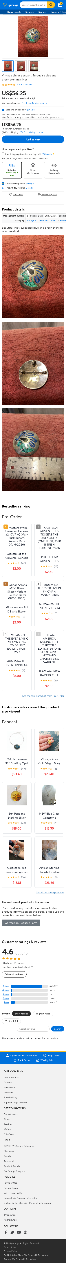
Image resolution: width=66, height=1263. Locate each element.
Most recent (21, 1013)
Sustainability (10, 1097)
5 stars (6, 986)
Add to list (18, 194)
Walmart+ (9, 1129)
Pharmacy (9, 1151)
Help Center (53, 1055)
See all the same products (50, 892)
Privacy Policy (11, 1187)
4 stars (5, 990)
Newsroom (9, 1087)
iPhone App (10, 1214)
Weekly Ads (47, 1060)
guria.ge (30, 109)
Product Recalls (12, 1166)
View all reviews (14, 974)
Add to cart (33, 139)
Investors (8, 1092)
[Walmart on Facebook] (6, 1232)
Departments (14, 12)
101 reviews (26, 84)
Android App (10, 1219)
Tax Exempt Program (14, 1171)
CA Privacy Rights (13, 1192)
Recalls (7, 1156)
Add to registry (49, 194)
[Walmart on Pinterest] (25, 1232)
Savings (42, 12)
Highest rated (43, 1013)
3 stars (6, 994)
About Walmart (11, 1077)
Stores (7, 1119)
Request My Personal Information (21, 1198)
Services (29, 12)
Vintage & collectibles (37, 220)
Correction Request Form (21, 923)
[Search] (51, 4)
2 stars (6, 998)
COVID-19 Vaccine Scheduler (19, 1146)
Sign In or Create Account (23, 1055)
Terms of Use (10, 1182)
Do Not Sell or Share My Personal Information (27, 1202)
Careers (8, 1082)
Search (57, 1028)
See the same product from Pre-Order (43, 696)
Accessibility (10, 1161)
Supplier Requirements (15, 1102)
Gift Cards (9, 1134)
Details (29, 188)
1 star (6, 1002)
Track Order (24, 1060)
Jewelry (54, 220)
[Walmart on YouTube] (19, 1232)
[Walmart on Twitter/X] (12, 1232)
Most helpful (11, 1021)
